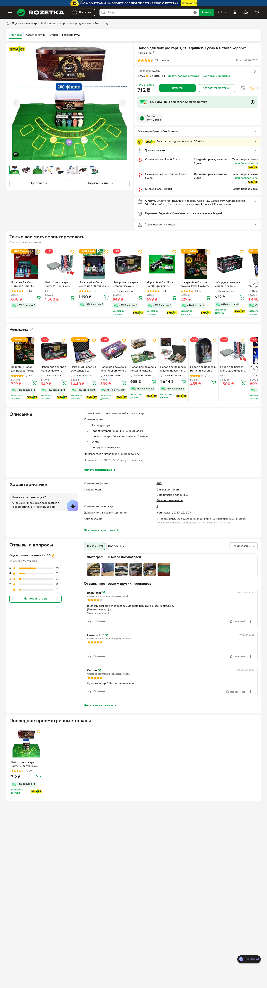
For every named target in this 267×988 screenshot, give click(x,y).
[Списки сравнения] (246, 12)
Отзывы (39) (94, 546)
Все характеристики (101, 530)
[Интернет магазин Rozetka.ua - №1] (40, 12)
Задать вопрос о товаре (183, 76)
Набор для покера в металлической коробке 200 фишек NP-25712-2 (143, 369)
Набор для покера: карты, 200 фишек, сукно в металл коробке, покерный (23, 764)
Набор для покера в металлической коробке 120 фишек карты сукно (203, 369)
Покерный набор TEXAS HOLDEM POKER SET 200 (21, 284)
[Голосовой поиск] (195, 12)
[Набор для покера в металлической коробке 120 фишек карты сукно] (203, 350)
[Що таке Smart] (17, 49)
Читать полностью (100, 470)
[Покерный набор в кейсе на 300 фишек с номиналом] (94, 264)
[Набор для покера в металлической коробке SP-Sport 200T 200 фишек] (230, 264)
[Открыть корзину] (257, 12)
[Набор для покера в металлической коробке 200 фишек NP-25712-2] (143, 350)
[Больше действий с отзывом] (250, 621)
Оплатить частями (216, 88)
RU (220, 12)
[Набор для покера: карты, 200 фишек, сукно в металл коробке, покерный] (26, 744)
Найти (206, 12)
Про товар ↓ (38, 183)
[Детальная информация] (31, 329)
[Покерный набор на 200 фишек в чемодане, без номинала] (84, 350)
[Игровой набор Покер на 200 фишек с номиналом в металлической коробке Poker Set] (162, 264)
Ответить (99, 621)
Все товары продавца (216, 76)
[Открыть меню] (10, 12)
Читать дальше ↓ (98, 613)
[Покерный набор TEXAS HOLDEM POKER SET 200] (26, 264)
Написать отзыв (35, 598)
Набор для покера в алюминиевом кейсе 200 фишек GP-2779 (173, 369)
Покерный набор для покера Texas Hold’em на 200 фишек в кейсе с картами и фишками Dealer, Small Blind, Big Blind (195, 284)
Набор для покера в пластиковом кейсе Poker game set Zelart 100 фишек (113, 369)
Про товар (15, 35)
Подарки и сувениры (25, 23)
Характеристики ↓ (100, 183)
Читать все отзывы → (100, 705)
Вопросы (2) (117, 546)
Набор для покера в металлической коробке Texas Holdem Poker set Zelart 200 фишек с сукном (127, 284)
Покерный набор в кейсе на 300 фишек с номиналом (93, 284)
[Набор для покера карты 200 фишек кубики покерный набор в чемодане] (60, 264)
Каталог (85, 12)
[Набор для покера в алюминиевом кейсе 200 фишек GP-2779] (173, 350)
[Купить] (38, 298)
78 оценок (157, 76)
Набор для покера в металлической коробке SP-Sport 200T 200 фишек (230, 284)
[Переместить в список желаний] (252, 88)
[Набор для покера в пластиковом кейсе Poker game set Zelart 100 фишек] (113, 350)
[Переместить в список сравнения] (242, 88)
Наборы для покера (53, 23)
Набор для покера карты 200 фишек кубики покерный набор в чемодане (56, 284)
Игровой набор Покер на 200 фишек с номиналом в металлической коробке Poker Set (161, 284)
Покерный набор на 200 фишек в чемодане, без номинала (83, 369)
